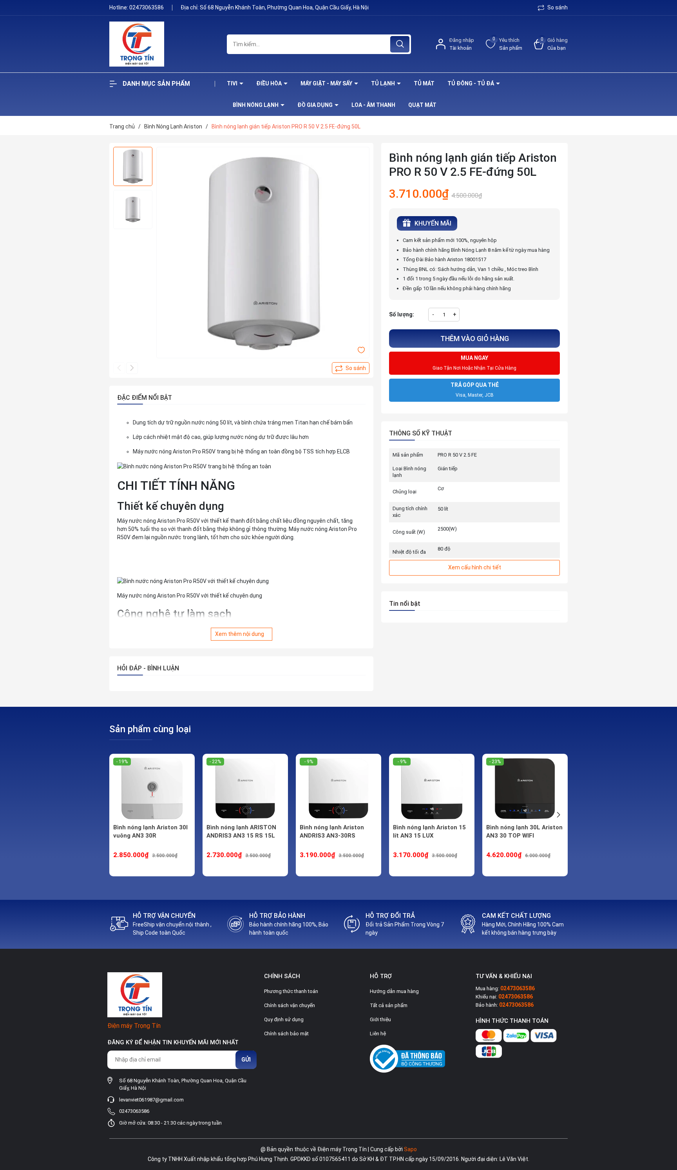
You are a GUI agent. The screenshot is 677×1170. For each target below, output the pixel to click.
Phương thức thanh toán (291, 991)
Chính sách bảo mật (286, 1033)
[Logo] (162, 44)
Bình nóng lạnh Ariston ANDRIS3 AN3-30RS (332, 831)
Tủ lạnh (383, 83)
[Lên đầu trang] (664, 1120)
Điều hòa (269, 83)
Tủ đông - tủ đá (471, 83)
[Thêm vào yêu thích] (361, 350)
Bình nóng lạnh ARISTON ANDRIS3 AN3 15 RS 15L (241, 831)
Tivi (233, 83)
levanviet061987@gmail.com (151, 1100)
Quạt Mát (422, 105)
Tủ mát (424, 83)
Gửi (246, 1059)
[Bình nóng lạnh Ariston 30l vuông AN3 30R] (152, 789)
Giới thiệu (380, 1019)
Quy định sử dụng (284, 1019)
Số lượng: (401, 314)
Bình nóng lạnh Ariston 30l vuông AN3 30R (150, 831)
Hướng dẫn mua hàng (394, 991)
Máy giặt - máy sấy (326, 83)
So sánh (557, 7)
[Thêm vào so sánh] (350, 368)
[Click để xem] (263, 253)
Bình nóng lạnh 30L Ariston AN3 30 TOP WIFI (524, 831)
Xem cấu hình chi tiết (474, 567)
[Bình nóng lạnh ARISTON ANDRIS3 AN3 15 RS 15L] (245, 789)
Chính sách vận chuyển (289, 1005)
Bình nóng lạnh (256, 105)
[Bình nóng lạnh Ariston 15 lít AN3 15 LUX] (432, 789)
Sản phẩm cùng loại (150, 729)
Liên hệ (378, 1033)
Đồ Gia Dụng (315, 105)
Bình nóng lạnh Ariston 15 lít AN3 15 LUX (429, 831)
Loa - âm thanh (373, 105)
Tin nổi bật (404, 603)
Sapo (410, 1149)
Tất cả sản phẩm (388, 1005)
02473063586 (147, 7)
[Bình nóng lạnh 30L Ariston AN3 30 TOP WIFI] (525, 789)
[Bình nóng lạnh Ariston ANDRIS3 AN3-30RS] (338, 789)
